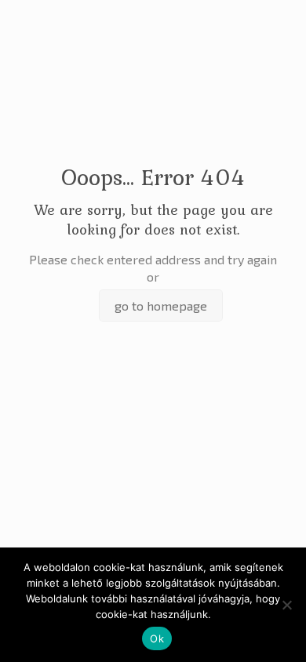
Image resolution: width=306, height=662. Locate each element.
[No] (286, 605)
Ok (157, 638)
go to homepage (161, 305)
